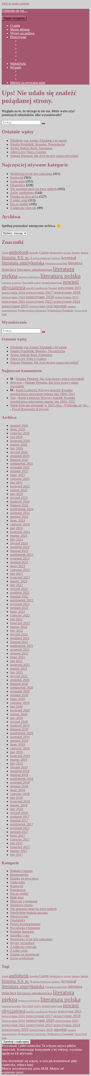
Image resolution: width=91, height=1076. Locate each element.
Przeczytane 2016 (30, 44)
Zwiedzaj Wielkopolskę (34, 79)
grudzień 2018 (19, 771)
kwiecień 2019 (20, 756)
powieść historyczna (52, 282)
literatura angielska (56, 263)
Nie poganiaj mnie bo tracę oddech (33, 189)
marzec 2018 (18, 805)
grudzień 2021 (19, 638)
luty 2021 (16, 672)
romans (72, 306)
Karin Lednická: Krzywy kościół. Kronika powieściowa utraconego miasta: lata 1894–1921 (42, 392)
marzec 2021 (18, 668)
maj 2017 (16, 843)
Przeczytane (18, 37)
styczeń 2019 (19, 767)
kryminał (68, 257)
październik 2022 (21, 600)
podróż (37, 282)
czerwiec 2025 (20, 479)
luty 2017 (16, 854)
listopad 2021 (19, 642)
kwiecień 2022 (20, 623)
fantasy (76, 252)
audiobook (19, 252)
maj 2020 (16, 706)
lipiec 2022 (17, 611)
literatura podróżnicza (29, 277)
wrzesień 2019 (20, 737)
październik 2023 (21, 554)
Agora (5, 252)
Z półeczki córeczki (23, 208)
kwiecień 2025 (20, 486)
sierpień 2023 (19, 562)
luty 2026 (16, 448)
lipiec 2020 (17, 699)
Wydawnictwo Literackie (32, 310)
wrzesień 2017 (20, 828)
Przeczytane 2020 (30, 60)
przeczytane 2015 (69, 288)
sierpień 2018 (19, 786)
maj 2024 (16, 528)
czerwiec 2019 (20, 748)
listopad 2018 (19, 775)
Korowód (16, 177)
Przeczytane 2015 (30, 41)
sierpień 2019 (19, 741)
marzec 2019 (18, 759)
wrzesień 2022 (20, 604)
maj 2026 (16, 437)
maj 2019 (16, 752)
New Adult (27, 282)
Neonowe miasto (21, 905)
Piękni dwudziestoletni (25, 924)
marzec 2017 (18, 851)
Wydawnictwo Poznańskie (60, 310)
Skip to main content (15, 3)
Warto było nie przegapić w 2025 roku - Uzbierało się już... (49, 405)
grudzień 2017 (19, 816)
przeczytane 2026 (41, 306)
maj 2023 (16, 573)
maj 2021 (16, 661)
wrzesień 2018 (20, 782)
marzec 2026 (18, 444)
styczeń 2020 (19, 722)
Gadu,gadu (17, 181)
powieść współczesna (37, 288)
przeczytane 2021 (67, 297)
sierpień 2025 (19, 471)
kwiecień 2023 (20, 577)
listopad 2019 (19, 729)
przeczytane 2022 (13, 302)
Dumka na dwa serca (24, 196)
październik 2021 (21, 646)
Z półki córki (19, 200)
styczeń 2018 (19, 813)
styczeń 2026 (19, 452)
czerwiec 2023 (20, 570)
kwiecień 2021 (20, 665)
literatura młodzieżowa (34, 269)
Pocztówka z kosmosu (25, 928)
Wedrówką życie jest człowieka (31, 174)
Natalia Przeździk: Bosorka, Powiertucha (37, 144)
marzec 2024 (18, 535)
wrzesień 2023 (20, 558)
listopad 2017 (19, 820)
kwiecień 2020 (20, 710)
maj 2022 (16, 619)
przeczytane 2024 (67, 301)
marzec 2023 (18, 581)
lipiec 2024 (17, 520)
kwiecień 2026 (20, 441)
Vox (13, 398)
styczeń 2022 (19, 634)
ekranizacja (56, 252)
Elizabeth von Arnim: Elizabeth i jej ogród (38, 140)
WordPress (31, 1072)
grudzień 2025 (19, 456)
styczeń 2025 (19, 498)
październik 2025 (21, 463)
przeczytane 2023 (39, 302)
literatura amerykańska (23, 262)
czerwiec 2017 (20, 839)
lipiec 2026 (17, 429)
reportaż (60, 306)
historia (84, 252)
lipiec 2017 (17, 835)
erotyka (67, 253)
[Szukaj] (43, 123)
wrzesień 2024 (20, 513)
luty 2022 (16, 630)
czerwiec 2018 (20, 794)
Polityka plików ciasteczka (52, 1065)
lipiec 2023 (17, 566)
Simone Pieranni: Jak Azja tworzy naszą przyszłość (44, 156)
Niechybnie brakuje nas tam (28, 912)
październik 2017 (21, 824)
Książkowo (17, 890)
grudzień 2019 (19, 725)
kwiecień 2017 (20, 847)
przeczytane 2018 (67, 292)
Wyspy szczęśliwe (22, 33)
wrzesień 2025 (20, 467)
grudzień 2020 (19, 680)
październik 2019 (21, 733)
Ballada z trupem (21, 871)
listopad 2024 (19, 505)
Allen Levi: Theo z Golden (28, 152)
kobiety (56, 258)
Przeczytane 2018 (30, 52)
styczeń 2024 (19, 543)
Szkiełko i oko (19, 935)
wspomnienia (9, 310)
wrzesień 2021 (20, 649)
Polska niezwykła (30, 75)
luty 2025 (16, 494)
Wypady (15, 67)
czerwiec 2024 (20, 524)
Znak (4, 314)
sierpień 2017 (19, 832)
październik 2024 (21, 509)
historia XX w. (15, 257)
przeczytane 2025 (15, 306)
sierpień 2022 (19, 608)
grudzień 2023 (19, 547)
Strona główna (20, 29)
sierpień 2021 (19, 653)
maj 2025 (16, 482)
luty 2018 (16, 809)
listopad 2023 (19, 551)
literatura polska (60, 275)
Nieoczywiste (19, 916)
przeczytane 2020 (40, 297)
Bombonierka (19, 874)
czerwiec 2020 (20, 703)
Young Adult (80, 310)
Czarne (44, 252)
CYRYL (24, 71)
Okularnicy (17, 185)
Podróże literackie (22, 931)
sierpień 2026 (19, 425)
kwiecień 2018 (20, 801)
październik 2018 (21, 778)
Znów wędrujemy (22, 192)
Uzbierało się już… (15, 10)
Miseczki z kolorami (23, 901)
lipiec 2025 (17, 475)
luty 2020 (16, 718)
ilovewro (16, 382)
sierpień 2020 (19, 695)
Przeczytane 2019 (30, 56)
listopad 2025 (19, 460)
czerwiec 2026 (20, 433)
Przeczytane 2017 (30, 48)
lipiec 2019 (17, 744)
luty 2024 (16, 539)
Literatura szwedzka (11, 283)
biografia (33, 252)
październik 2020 (21, 687)
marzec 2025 (18, 490)
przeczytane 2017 (39, 292)
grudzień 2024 (19, 501)
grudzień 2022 (19, 592)
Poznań (52, 288)
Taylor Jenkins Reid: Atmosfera (31, 148)
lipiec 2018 (17, 790)
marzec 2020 (18, 714)
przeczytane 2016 (13, 292)
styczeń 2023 (19, 589)
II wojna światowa (40, 258)
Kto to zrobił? (19, 204)
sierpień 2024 (19, 516)
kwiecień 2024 (20, 532)
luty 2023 (16, 585)
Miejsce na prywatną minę (27, 82)
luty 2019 (16, 763)
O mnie (15, 25)
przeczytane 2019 (13, 297)
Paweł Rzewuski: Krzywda (30, 409)
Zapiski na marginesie (24, 954)
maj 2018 (16, 797)
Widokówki (18, 63)
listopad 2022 (19, 596)
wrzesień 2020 (20, 691)
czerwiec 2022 (20, 615)
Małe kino (17, 897)
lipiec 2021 (17, 657)
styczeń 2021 (19, 676)
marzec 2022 (18, 627)
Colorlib (70, 1068)
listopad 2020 (19, 684)
